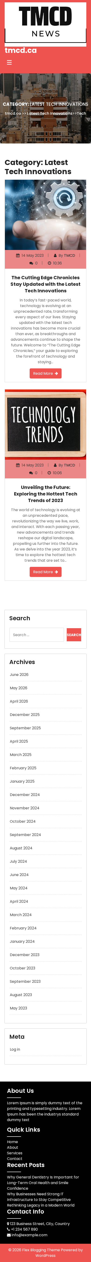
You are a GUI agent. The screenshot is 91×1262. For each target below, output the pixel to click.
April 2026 (19, 701)
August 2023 (21, 995)
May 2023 (18, 1008)
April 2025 (19, 741)
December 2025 (25, 714)
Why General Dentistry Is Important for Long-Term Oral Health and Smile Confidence (43, 1182)
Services (14, 1153)
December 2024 (25, 794)
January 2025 (22, 781)
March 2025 (21, 754)
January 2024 (22, 941)
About (12, 1147)
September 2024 (25, 834)
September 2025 (25, 728)
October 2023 (22, 968)
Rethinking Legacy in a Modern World (40, 1205)
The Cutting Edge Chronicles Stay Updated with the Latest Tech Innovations (45, 284)
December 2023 (24, 955)
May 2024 (19, 888)
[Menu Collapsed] (9, 62)
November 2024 (24, 808)
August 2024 (21, 848)
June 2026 (19, 674)
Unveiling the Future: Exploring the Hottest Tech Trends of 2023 (45, 494)
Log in (15, 1049)
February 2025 (23, 768)
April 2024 (19, 901)
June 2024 (19, 874)
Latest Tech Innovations (50, 113)
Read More (43, 373)
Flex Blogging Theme (41, 1250)
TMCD (69, 255)
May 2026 (18, 688)
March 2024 (21, 914)
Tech (81, 113)
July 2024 (18, 861)
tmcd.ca (21, 50)
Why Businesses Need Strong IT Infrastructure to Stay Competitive (39, 1196)
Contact (14, 1158)
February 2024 (23, 928)
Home (12, 1142)
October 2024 (23, 821)
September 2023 (25, 981)
